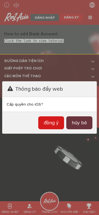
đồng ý (51, 123)
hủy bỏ (79, 123)
